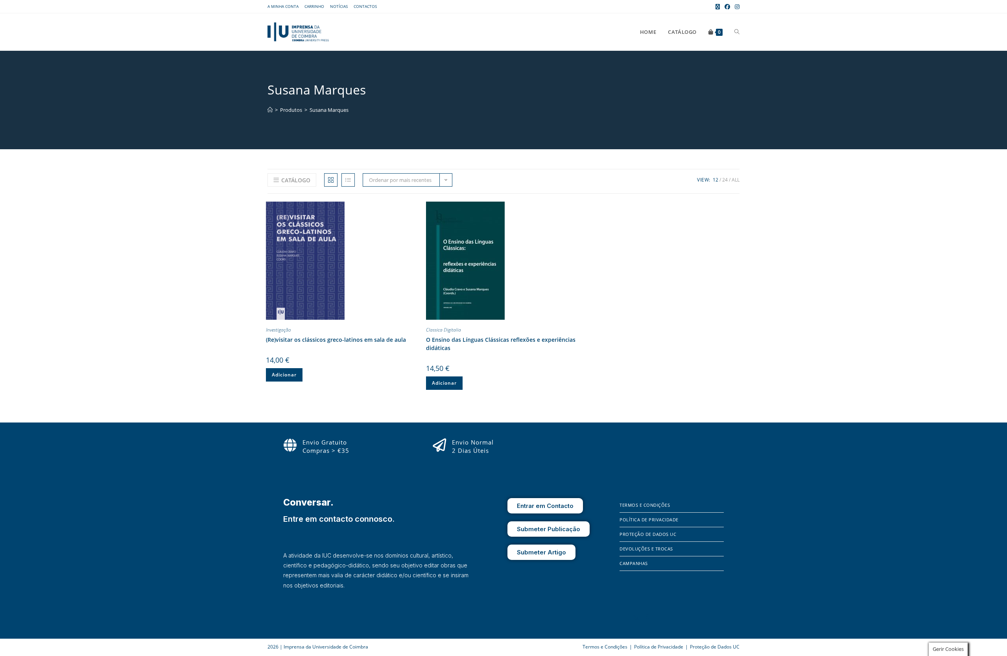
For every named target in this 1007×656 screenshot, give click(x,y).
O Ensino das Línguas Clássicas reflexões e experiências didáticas (500, 344)
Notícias (339, 6)
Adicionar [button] (284, 374)
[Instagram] (637, 616)
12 (715, 179)
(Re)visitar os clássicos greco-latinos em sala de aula (336, 339)
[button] (413, 209)
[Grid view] (331, 180)
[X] (647, 616)
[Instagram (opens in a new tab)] (736, 7)
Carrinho (314, 6)
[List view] (348, 180)
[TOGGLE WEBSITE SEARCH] (737, 31)
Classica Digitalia (443, 329)
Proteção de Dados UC (648, 534)
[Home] (270, 109)
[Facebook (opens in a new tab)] (727, 7)
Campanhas (634, 563)
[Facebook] (625, 616)
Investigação (278, 329)
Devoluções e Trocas (646, 549)
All (736, 179)
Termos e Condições (645, 505)
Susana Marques (329, 109)
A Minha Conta (283, 6)
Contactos (365, 6)
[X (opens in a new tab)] (717, 7)
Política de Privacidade (649, 520)
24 (725, 179)
